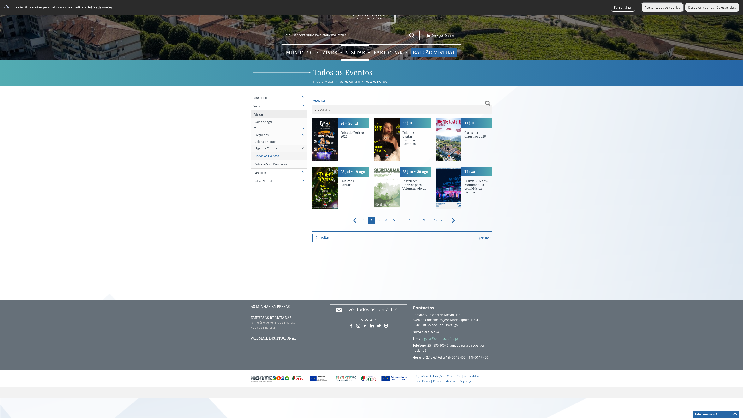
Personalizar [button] (623, 7)
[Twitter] (379, 325)
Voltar (324, 237)
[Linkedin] (372, 325)
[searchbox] (349, 35)
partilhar (484, 238)
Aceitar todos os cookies (662, 7)
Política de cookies (99, 7)
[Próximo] (450, 220)
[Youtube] (365, 325)
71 (442, 220)
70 (435, 220)
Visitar (329, 81)
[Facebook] (351, 325)
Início (316, 81)
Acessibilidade (472, 376)
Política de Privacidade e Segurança (452, 381)
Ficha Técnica (423, 381)
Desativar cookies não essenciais (712, 7)
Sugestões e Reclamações (430, 376)
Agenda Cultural (349, 81)
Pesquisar (318, 100)
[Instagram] (358, 325)
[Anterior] (353, 220)
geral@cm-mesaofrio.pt (441, 339)
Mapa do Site (454, 376)
